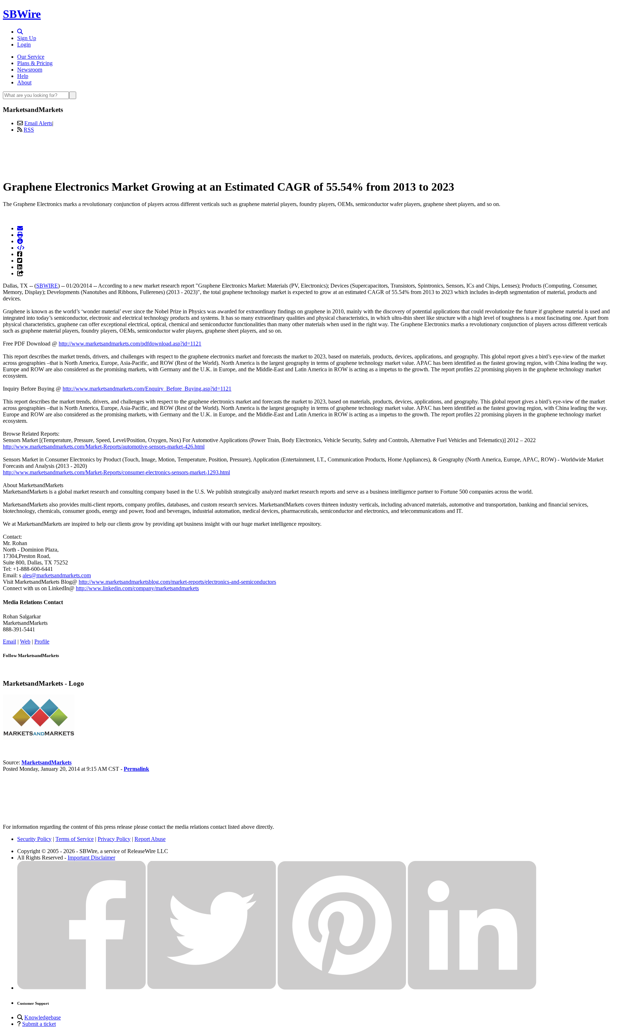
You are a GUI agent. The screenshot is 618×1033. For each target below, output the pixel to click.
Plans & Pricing (35, 63)
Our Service (30, 57)
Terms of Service (74, 839)
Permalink (136, 769)
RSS (29, 130)
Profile (41, 641)
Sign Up (26, 38)
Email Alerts (38, 123)
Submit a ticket (39, 1024)
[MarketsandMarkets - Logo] (38, 738)
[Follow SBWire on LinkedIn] (472, 988)
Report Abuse (150, 839)
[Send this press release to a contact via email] (20, 228)
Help (22, 76)
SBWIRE (47, 286)
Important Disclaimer (91, 858)
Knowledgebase (42, 1017)
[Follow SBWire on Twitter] (211, 988)
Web (25, 641)
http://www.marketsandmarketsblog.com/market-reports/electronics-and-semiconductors (177, 582)
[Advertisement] (309, 155)
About (24, 82)
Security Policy (34, 839)
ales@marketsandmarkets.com (57, 575)
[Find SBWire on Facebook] (81, 988)
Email (9, 641)
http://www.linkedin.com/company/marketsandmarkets (137, 588)
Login (24, 44)
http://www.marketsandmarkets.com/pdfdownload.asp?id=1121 (130, 344)
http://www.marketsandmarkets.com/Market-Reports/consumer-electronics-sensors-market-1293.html (116, 472)
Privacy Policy (114, 839)
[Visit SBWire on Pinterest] (342, 988)
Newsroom (29, 70)
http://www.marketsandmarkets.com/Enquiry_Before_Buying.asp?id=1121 (147, 389)
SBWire (22, 14)
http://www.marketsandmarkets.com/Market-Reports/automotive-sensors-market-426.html (104, 447)
